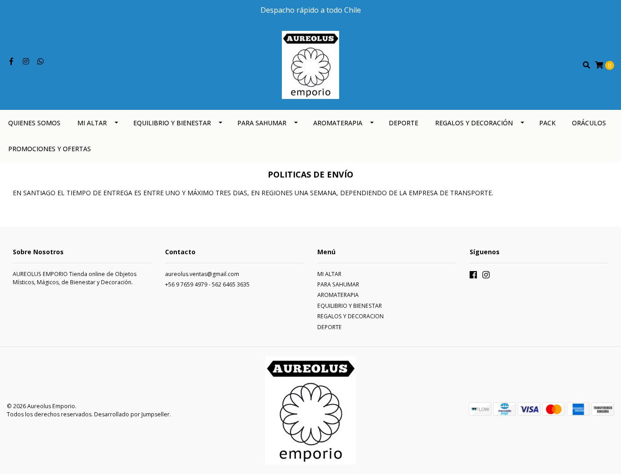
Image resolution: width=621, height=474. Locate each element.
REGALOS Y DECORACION (350, 316)
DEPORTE (403, 122)
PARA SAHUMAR (261, 122)
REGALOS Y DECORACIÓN (474, 122)
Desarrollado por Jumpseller (132, 414)
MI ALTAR (92, 122)
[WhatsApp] (40, 61)
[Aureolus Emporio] (310, 64)
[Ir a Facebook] (11, 61)
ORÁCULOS (589, 122)
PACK (547, 122)
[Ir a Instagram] (25, 61)
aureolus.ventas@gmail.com (202, 274)
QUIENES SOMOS (34, 122)
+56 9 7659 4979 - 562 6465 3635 (207, 284)
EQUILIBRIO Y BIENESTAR (172, 122)
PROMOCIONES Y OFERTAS (49, 148)
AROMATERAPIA (337, 122)
